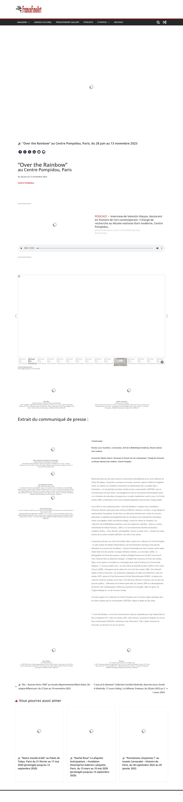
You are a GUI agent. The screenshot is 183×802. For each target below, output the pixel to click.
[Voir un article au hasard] (164, 22)
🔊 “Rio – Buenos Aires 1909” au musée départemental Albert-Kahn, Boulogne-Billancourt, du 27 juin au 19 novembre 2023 (54, 686)
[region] (91, 321)
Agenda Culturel (43, 22)
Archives (118, 22)
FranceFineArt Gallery (67, 22)
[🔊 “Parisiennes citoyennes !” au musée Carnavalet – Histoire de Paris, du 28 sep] (144, 708)
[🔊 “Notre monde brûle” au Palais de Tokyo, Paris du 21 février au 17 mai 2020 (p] (39, 708)
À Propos (102, 22)
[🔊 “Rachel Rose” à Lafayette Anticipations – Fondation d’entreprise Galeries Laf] (91, 708)
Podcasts (88, 22)
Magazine (22, 22)
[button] (28, 22)
